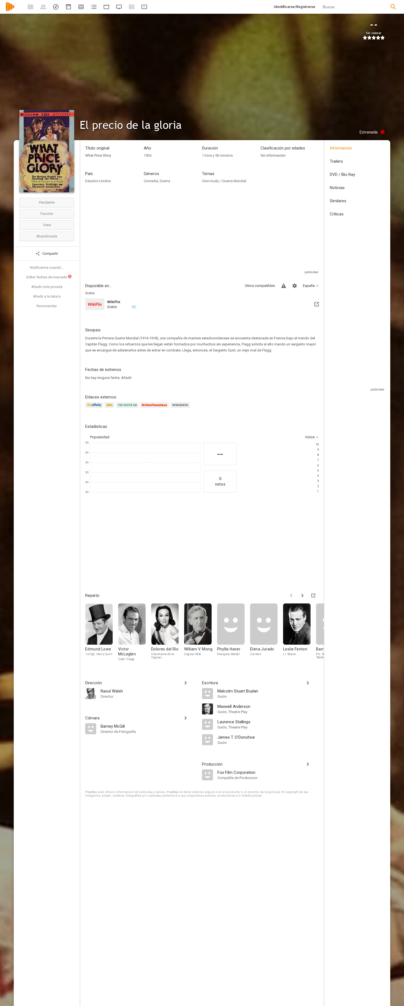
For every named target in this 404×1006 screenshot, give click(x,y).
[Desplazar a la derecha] (302, 595)
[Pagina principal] (10, 10)
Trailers (336, 161)
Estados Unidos (98, 181)
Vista (47, 225)
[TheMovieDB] (128, 408)
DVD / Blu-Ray (342, 174)
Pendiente (47, 202)
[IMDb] (110, 408)
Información (341, 148)
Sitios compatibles (260, 286)
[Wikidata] (180, 408)
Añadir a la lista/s (46, 296)
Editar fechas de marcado (48, 277)
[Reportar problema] (283, 285)
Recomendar (47, 306)
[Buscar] (393, 7)
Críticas (337, 214)
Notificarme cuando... (47, 267)
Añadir (126, 378)
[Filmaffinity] (95, 408)
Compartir (49, 253)
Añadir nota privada (46, 287)
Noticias (337, 187)
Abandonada (46, 236)
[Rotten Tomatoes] (155, 408)
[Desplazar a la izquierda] (291, 595)
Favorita (46, 214)
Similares (338, 200)
